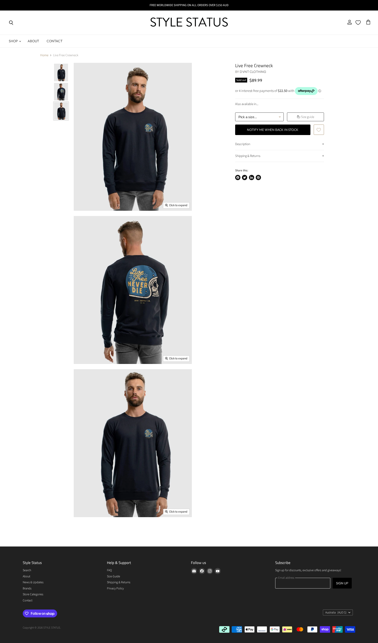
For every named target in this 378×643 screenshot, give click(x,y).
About (33, 41)
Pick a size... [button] (247, 117)
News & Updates (33, 582)
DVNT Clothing (253, 72)
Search (27, 570)
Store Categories (33, 594)
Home (44, 55)
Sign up (342, 583)
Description (242, 144)
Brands (27, 588)
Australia (335, 612)
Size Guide (113, 576)
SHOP (14, 41)
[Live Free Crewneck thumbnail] (61, 72)
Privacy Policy (115, 588)
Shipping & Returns (247, 156)
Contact (55, 41)
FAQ (109, 570)
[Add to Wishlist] (319, 130)
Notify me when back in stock (272, 130)
